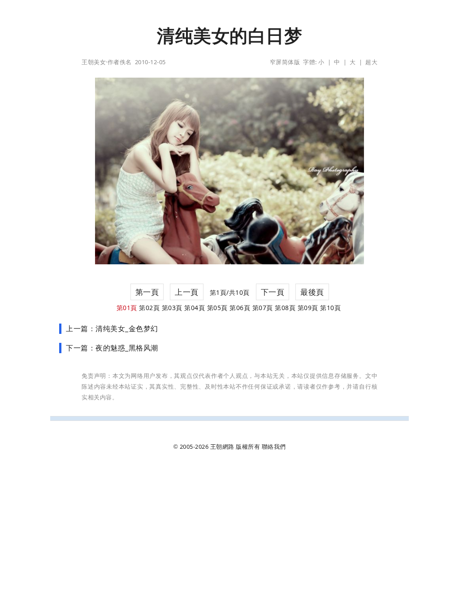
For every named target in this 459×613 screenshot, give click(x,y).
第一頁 (147, 292)
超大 (371, 62)
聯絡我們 (274, 446)
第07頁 (262, 307)
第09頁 (308, 307)
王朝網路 (222, 446)
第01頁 (127, 307)
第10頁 (330, 307)
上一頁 (187, 292)
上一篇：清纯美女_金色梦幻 (112, 328)
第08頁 (285, 307)
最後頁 (312, 292)
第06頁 (240, 307)
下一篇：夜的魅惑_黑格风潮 (112, 348)
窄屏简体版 (285, 62)
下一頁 (273, 292)
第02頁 (149, 307)
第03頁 (172, 307)
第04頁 (194, 307)
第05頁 (217, 307)
